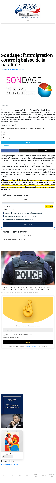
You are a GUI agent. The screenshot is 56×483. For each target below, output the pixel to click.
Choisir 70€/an (28, 236)
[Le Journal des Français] (28, 11)
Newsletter (28, 475)
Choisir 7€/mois (28, 224)
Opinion (3, 69)
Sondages (8, 69)
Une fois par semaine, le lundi (11, 337)
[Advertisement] (28, 35)
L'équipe (12, 475)
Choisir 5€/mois (28, 199)
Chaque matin (7, 335)
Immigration (15, 69)
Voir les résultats (5, 145)
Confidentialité (44, 475)
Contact (4, 475)
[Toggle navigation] (28, 19)
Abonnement (20, 475)
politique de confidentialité (31, 346)
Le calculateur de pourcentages (10, 464)
